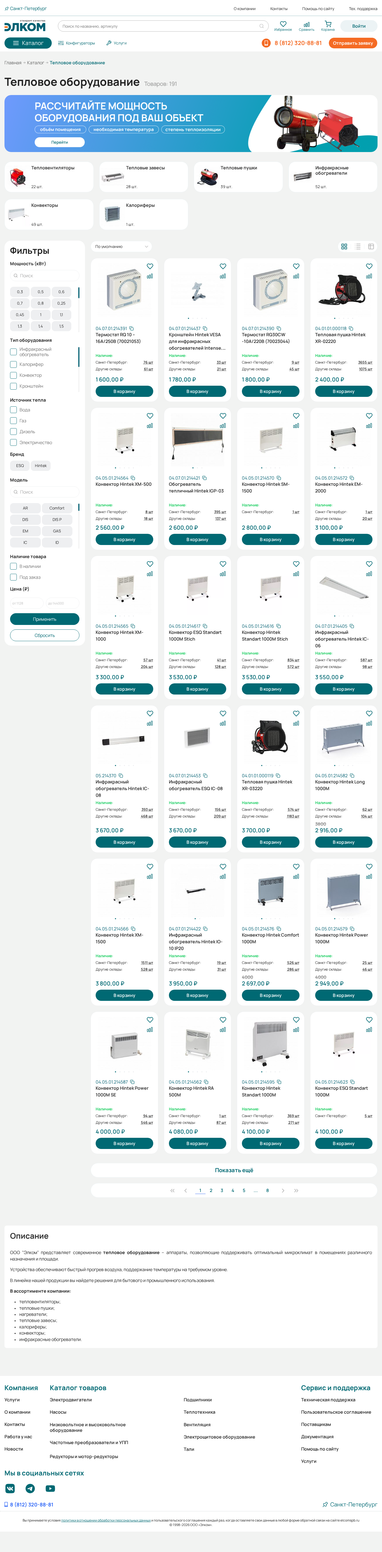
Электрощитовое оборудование (219, 1437)
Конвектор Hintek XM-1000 (119, 635)
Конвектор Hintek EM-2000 (339, 487)
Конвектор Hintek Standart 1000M (261, 1091)
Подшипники (198, 1399)
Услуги (12, 1399)
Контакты (278, 8)
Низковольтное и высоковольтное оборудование (88, 1427)
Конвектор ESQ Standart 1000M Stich (195, 635)
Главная (13, 62)
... (256, 1190)
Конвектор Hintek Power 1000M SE (122, 1091)
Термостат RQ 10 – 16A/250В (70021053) (118, 337)
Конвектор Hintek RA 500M (191, 1091)
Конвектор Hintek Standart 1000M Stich (265, 635)
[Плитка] (344, 246)
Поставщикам (316, 1424)
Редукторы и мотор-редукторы (84, 1456)
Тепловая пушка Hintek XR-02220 (340, 337)
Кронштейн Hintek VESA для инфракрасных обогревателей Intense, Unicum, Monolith (196, 340)
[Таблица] (371, 246)
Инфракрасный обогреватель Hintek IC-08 (122, 788)
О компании (245, 8)
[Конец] (296, 1190)
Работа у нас (18, 1436)
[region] (44, 309)
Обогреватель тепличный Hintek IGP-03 (196, 487)
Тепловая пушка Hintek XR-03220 (267, 785)
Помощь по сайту (318, 8)
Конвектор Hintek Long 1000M (340, 785)
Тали (189, 1449)
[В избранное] (150, 266)
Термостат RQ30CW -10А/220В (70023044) (266, 337)
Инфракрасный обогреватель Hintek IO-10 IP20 (196, 941)
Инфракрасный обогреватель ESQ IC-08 (196, 785)
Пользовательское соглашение (336, 1412)
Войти (359, 26)
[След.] (283, 1190)
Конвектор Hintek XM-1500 (119, 938)
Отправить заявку (353, 43)
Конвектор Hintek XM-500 (124, 484)
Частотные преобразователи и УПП (89, 1442)
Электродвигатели (71, 1399)
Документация (317, 1436)
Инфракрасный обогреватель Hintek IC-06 (342, 638)
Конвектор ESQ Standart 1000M (341, 1091)
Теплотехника (199, 1412)
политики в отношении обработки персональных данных (106, 1520)
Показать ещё (234, 1170)
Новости (13, 1449)
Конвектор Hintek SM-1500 (266, 487)
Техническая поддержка (328, 1399)
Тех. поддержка (363, 8)
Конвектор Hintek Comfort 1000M (270, 938)
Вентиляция (197, 1424)
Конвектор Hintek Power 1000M (341, 938)
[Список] (357, 246)
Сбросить (45, 635)
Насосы (58, 1412)
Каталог (35, 62)
